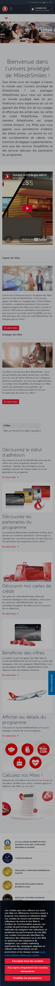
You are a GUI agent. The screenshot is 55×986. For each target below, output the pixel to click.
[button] (27, 978)
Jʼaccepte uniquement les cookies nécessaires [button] (27, 969)
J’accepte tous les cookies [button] (27, 961)
